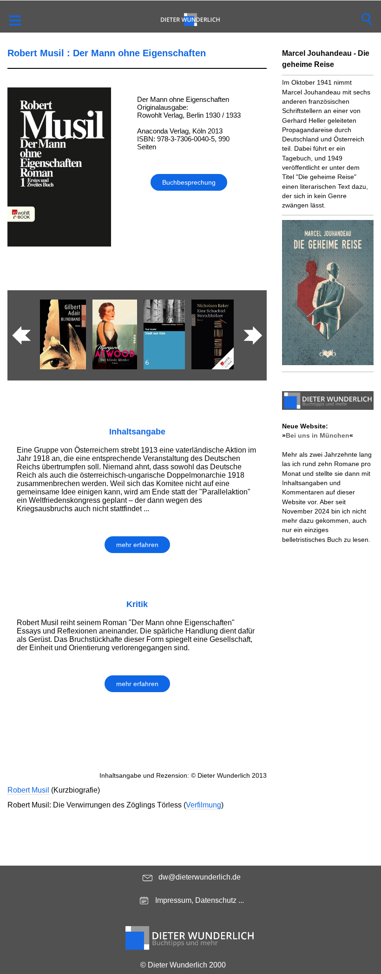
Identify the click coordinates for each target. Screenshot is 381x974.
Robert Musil (28, 790)
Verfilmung (203, 805)
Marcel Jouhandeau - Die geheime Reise (325, 58)
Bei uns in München (317, 435)
